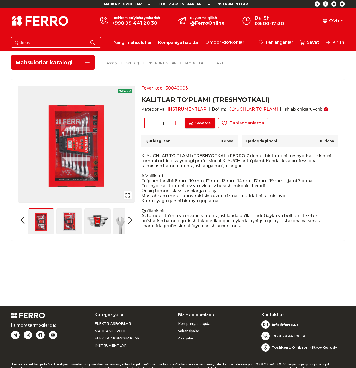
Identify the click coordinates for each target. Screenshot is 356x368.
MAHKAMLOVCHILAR (123, 4)
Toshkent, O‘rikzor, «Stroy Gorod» (304, 347)
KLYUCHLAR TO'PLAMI (204, 63)
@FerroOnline (207, 23)
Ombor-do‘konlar (224, 42)
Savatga (203, 123)
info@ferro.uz (285, 324)
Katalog (132, 63)
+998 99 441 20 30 (134, 23)
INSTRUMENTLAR (232, 4)
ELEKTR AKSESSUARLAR (179, 4)
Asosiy (112, 63)
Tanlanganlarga (247, 122)
